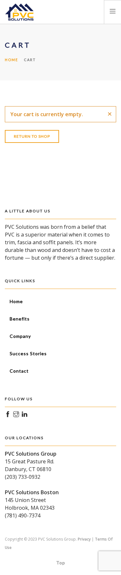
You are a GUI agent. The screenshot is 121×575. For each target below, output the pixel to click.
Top (60, 562)
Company (20, 336)
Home (11, 60)
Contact (19, 371)
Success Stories (28, 353)
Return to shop (32, 136)
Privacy (84, 539)
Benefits (20, 318)
